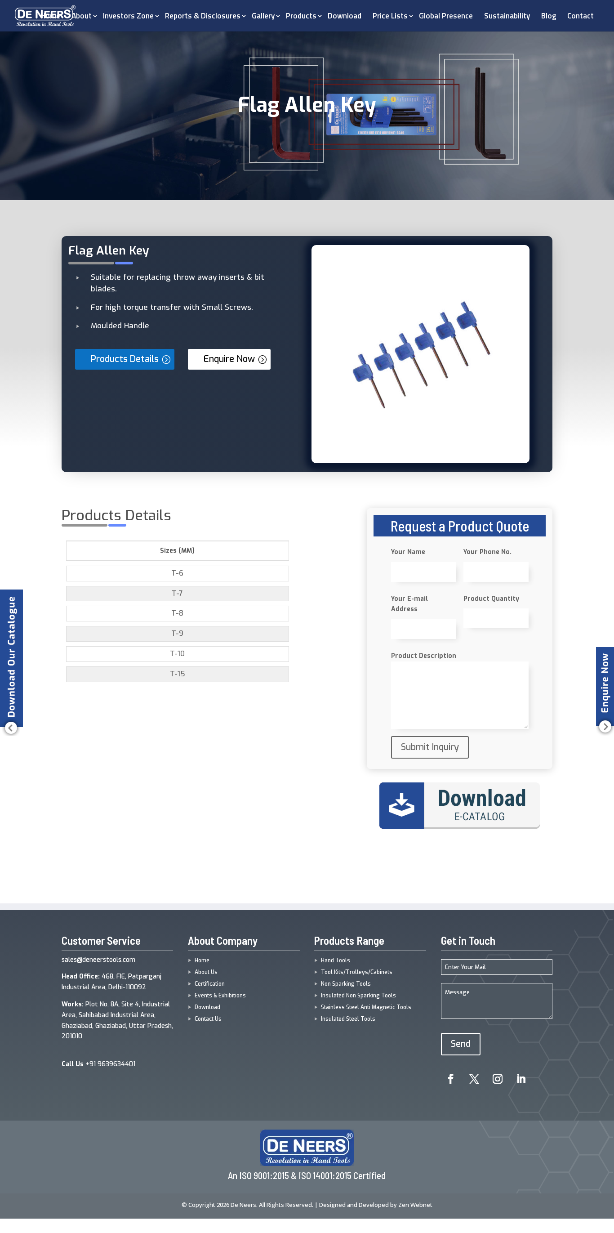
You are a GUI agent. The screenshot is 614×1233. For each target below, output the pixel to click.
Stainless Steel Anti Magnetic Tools (366, 1007)
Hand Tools (335, 960)
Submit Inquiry (430, 747)
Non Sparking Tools (346, 983)
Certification (210, 983)
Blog (548, 16)
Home (202, 960)
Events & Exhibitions (220, 995)
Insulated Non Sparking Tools (358, 995)
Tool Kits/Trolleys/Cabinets (356, 972)
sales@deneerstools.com (98, 960)
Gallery (263, 16)
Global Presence (446, 16)
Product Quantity (491, 598)
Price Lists (390, 16)
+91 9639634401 (98, 1064)
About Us (206, 972)
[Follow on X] (474, 1079)
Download (344, 16)
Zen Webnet (415, 1205)
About (81, 16)
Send (461, 1044)
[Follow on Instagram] (497, 1079)
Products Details (125, 359)
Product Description (423, 656)
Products (301, 16)
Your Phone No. (487, 552)
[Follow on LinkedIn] (521, 1079)
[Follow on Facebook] (451, 1079)
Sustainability (507, 16)
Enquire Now (229, 359)
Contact (580, 16)
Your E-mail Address (409, 604)
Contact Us (208, 1019)
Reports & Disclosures (202, 16)
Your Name (408, 552)
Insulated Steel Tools (348, 1019)
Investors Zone (128, 16)
